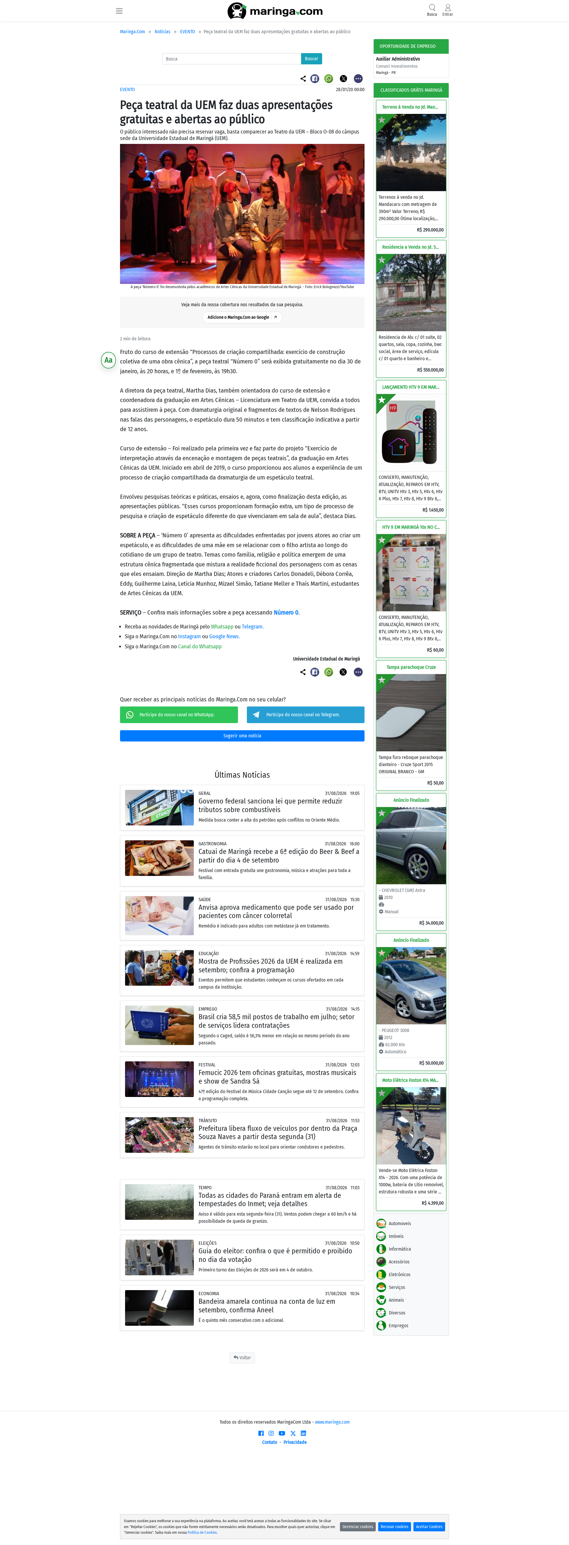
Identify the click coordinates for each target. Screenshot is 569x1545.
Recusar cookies (394, 1526)
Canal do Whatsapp (200, 646)
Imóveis (396, 1236)
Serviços (397, 1287)
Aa (109, 360)
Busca (432, 14)
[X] (293, 1433)
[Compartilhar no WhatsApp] (329, 78)
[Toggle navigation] (119, 11)
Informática (400, 1249)
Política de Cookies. (203, 1532)
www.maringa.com (332, 1422)
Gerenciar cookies (358, 1526)
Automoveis (400, 1223)
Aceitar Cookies (429, 1526)
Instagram (190, 636)
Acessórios (399, 1262)
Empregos (398, 1325)
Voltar (244, 1357)
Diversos (397, 1313)
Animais (396, 1300)
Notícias (162, 31)
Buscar (311, 58)
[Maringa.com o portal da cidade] (275, 10)
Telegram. (253, 626)
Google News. (224, 636)
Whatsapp (223, 626)
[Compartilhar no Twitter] (344, 78)
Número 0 (286, 612)
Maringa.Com (132, 31)
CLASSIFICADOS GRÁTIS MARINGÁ (411, 90)
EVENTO (187, 31)
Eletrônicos (399, 1274)
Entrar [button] (447, 14)
